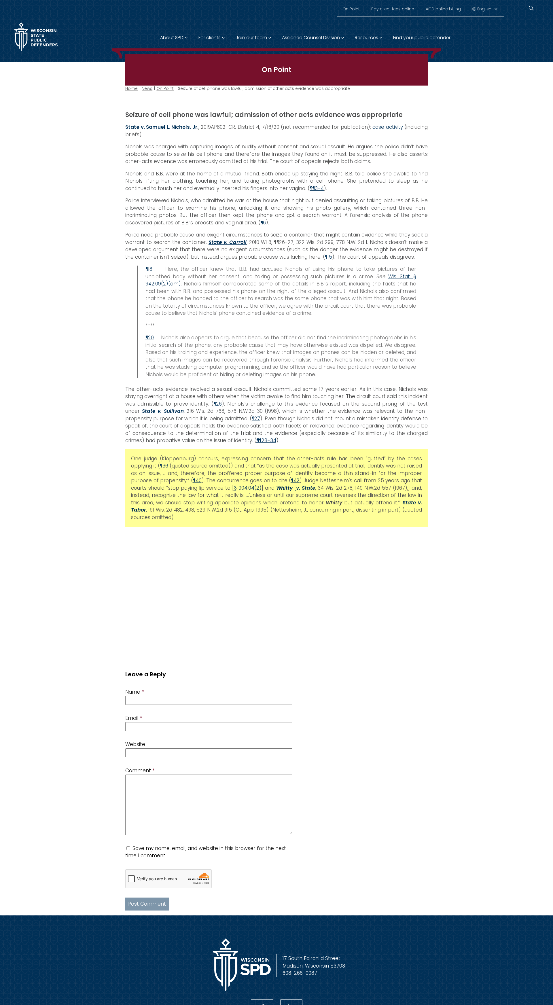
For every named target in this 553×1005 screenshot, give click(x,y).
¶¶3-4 (317, 188)
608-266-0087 (300, 973)
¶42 (295, 480)
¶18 (148, 269)
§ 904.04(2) (248, 487)
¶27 (256, 418)
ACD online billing (443, 9)
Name (134, 691)
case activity (387, 127)
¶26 (217, 403)
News (147, 88)
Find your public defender (421, 37)
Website (135, 744)
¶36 (164, 465)
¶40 (197, 480)
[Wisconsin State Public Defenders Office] (36, 52)
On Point (351, 9)
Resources (366, 37)
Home (131, 88)
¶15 (328, 256)
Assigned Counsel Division (311, 37)
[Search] (531, 8)
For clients (209, 37)
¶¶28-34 (266, 440)
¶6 (263, 222)
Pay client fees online (392, 9)
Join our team (251, 37)
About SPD (171, 37)
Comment (140, 770)
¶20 (149, 337)
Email (133, 718)
